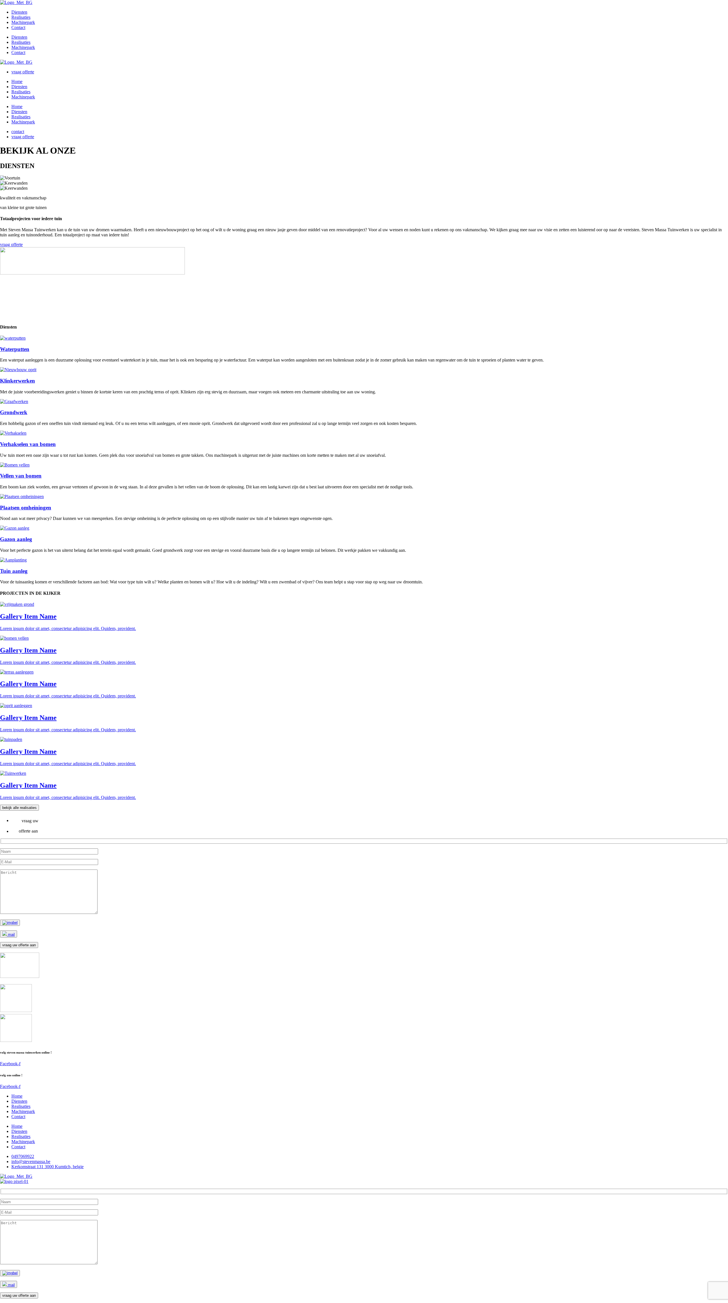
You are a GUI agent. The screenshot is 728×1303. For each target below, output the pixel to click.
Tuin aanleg (14, 571)
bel (15, 922)
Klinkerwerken (17, 381)
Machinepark (23, 22)
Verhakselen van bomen (28, 444)
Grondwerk (13, 412)
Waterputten (14, 349)
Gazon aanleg (16, 539)
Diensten (19, 12)
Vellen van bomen (21, 476)
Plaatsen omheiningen (25, 508)
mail (11, 934)
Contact (18, 27)
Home (16, 81)
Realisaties (20, 17)
